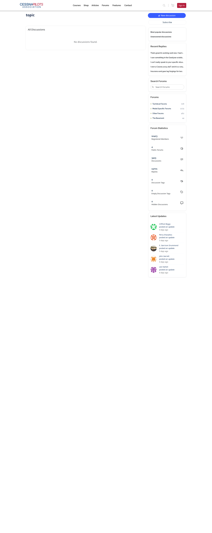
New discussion (168, 15)
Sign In (182, 5)
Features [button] (116, 5)
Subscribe (167, 22)
